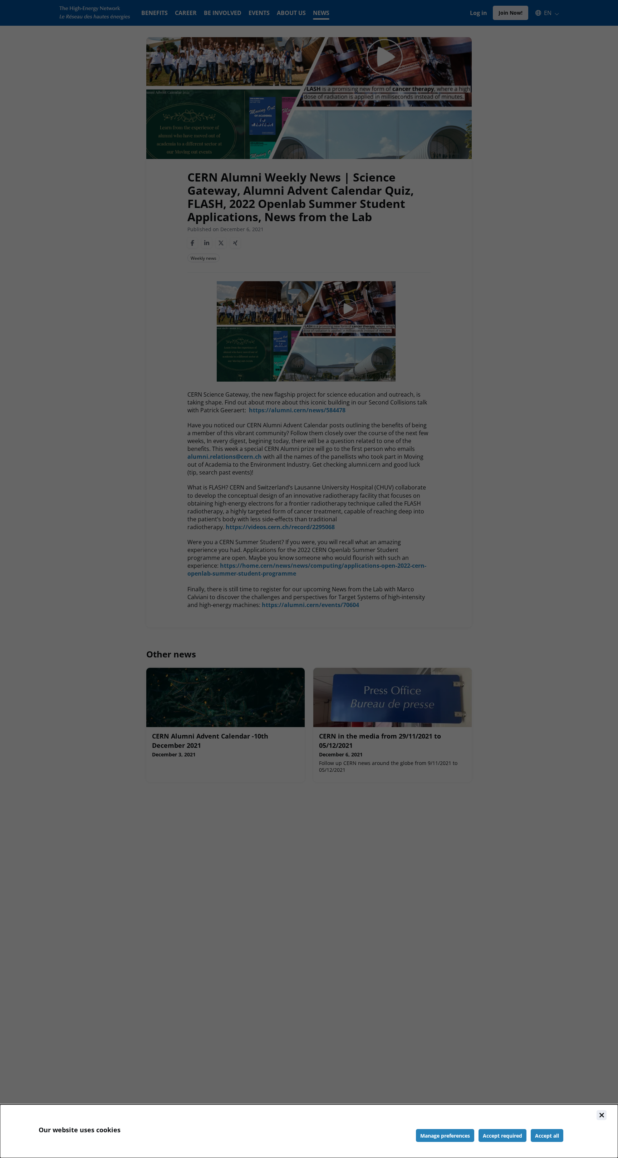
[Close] (602, 1115)
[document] (309, 1131)
